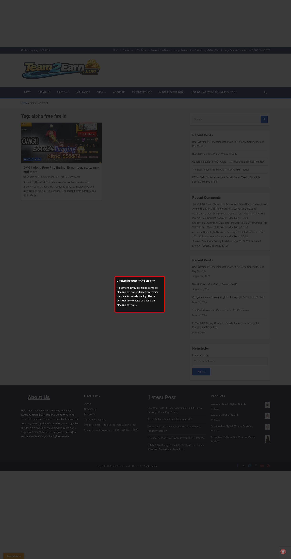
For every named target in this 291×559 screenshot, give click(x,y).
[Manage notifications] (283, 551)
